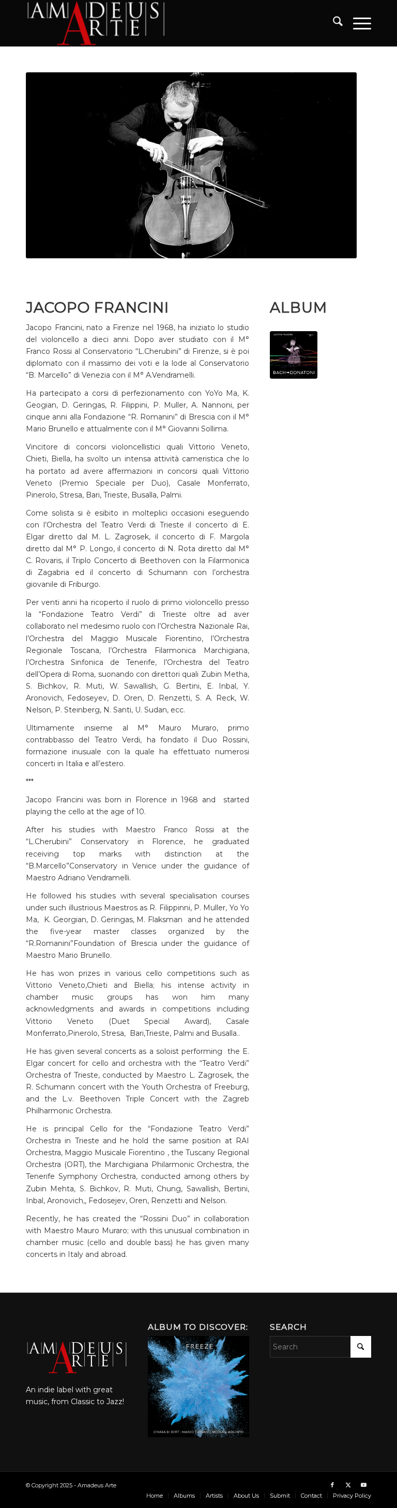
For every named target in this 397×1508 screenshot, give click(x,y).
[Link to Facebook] (332, 1485)
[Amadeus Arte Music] (95, 23)
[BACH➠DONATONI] (293, 355)
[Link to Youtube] (363, 1485)
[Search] (333, 23)
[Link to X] (348, 1485)
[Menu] (357, 23)
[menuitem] (333, 23)
